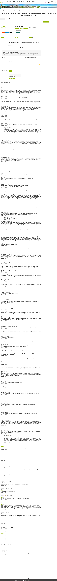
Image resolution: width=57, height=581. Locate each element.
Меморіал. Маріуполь (23, 1)
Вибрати (11, 70)
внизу (9, 82)
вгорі (10, 82)
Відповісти (2, 98)
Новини (9, 1)
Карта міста (32, 1)
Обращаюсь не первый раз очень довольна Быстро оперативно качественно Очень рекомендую (35, 36)
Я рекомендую (22, 28)
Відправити (11, 78)
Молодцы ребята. (17, 36)
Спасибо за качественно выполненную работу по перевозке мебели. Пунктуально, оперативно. (7, 36)
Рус (51, 2)
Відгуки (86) (8, 18)
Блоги (14, 1)
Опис (2, 18)
